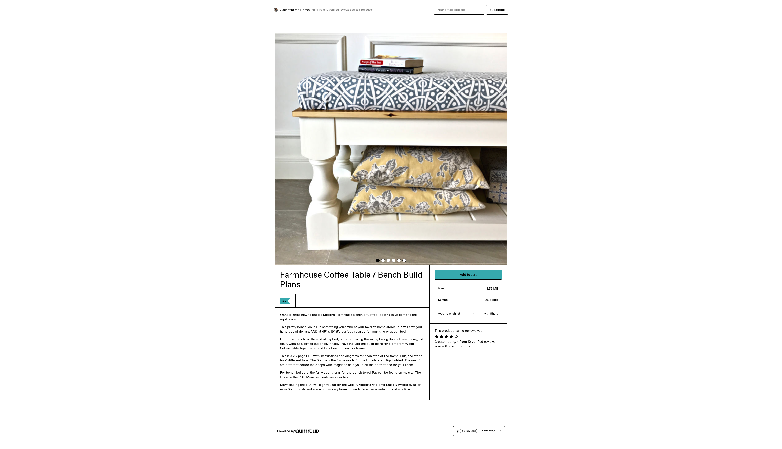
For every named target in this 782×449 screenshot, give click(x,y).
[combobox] (457, 313)
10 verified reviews (481, 342)
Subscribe (497, 10)
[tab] (378, 260)
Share (494, 313)
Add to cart (468, 275)
